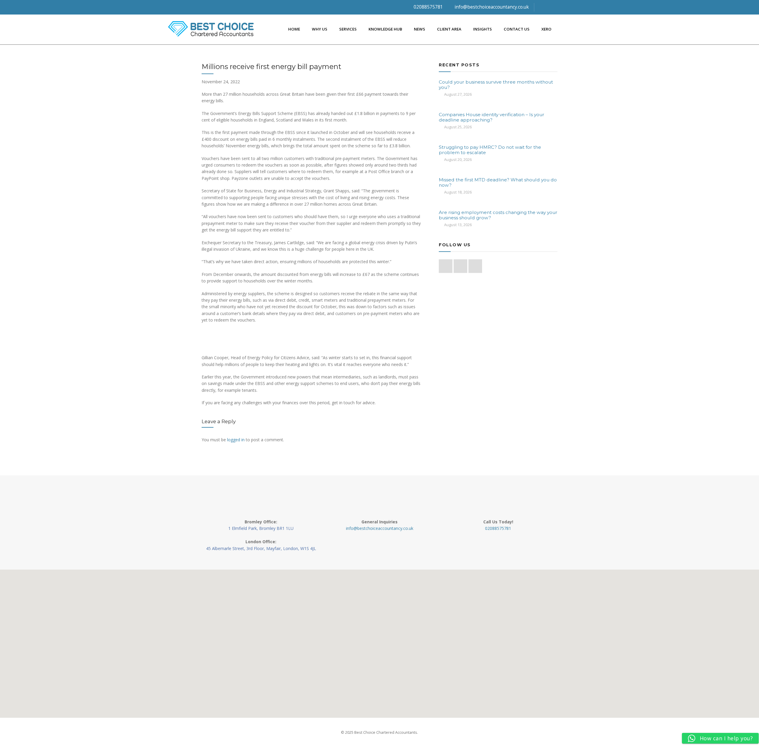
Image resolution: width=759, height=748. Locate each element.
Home (294, 29)
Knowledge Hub (385, 29)
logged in (236, 439)
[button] (379, 640)
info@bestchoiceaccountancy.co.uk (491, 7)
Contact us (517, 29)
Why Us (319, 29)
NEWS (419, 29)
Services (348, 29)
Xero (546, 29)
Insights (482, 29)
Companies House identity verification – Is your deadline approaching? (491, 117)
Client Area (449, 29)
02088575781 (427, 7)
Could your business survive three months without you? (496, 84)
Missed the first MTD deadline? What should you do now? (498, 182)
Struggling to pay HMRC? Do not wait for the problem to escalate (490, 149)
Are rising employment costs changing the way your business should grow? (498, 215)
